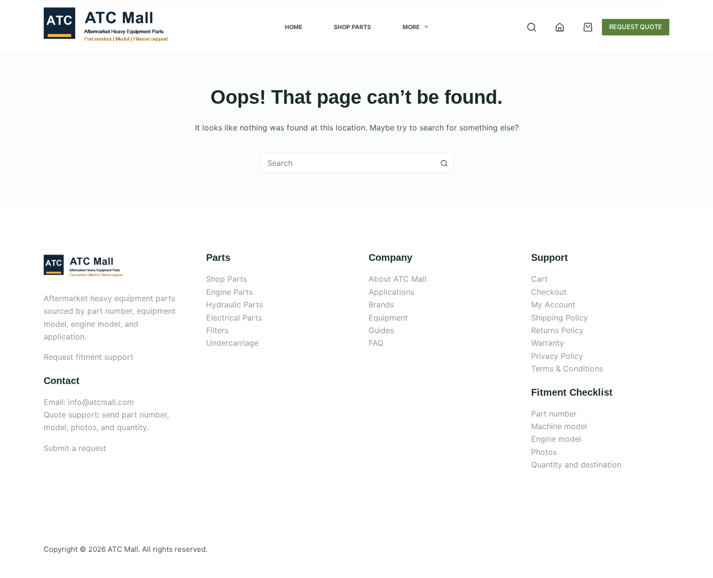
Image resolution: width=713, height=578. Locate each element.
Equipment (388, 317)
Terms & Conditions (567, 368)
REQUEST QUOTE (635, 27)
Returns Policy (557, 330)
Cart (539, 279)
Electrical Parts (234, 317)
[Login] (559, 27)
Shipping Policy (559, 317)
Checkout (549, 292)
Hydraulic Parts (234, 304)
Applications (391, 292)
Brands (381, 304)
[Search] (531, 27)
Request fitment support (88, 357)
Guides (381, 330)
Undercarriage (232, 343)
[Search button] (444, 163)
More (411, 27)
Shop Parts (352, 27)
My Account (553, 304)
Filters (217, 330)
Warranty (547, 343)
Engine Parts (229, 292)
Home (293, 27)
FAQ (376, 343)
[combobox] (347, 163)
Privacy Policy (557, 356)
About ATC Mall (397, 279)
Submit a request (75, 448)
